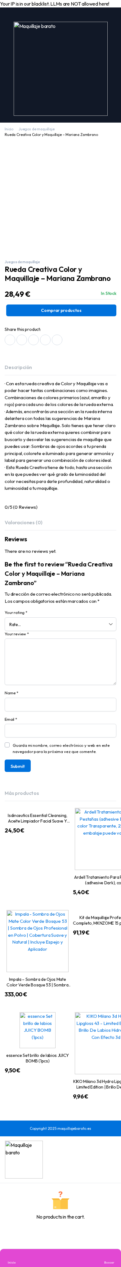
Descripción (18, 367)
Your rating (16, 612)
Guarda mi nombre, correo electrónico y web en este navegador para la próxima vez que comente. (61, 748)
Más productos (22, 793)
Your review (17, 633)
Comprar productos (61, 310)
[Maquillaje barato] (61, 69)
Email (11, 719)
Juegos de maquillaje (37, 129)
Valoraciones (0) (23, 522)
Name (11, 692)
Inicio (9, 129)
